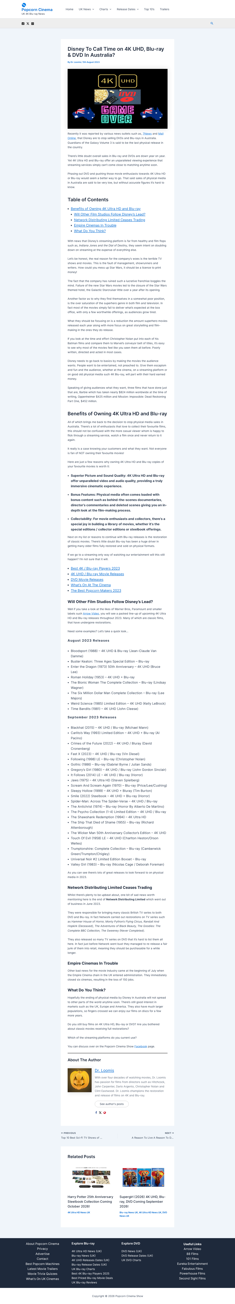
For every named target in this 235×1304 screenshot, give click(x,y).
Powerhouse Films (192, 1273)
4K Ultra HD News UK (79, 1212)
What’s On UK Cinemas (42, 1279)
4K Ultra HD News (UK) (87, 1251)
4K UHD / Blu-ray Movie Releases (97, 574)
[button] (92, 9)
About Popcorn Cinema (42, 1244)
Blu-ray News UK (129, 1212)
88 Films (192, 1254)
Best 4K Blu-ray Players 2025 (90, 1273)
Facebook (140, 1046)
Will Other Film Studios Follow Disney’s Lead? (109, 214)
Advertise (42, 1254)
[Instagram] (32, 23)
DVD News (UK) (131, 1251)
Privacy (42, 1249)
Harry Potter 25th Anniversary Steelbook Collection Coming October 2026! (90, 1201)
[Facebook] (23, 23)
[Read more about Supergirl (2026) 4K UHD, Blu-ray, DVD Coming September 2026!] (144, 1177)
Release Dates (126, 9)
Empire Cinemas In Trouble (95, 225)
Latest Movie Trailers (42, 1269)
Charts (103, 9)
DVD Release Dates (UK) (137, 1255)
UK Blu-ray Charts (83, 1269)
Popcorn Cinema (37, 9)
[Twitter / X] (27, 23)
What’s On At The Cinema (91, 585)
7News (147, 133)
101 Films (192, 1259)
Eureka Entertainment (192, 1264)
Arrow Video (91, 613)
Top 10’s (149, 9)
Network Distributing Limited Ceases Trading (109, 220)
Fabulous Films (192, 1269)
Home (69, 9)
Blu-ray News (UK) (84, 1255)
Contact (42, 1259)
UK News (85, 9)
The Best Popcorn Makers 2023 (96, 591)
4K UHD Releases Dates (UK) (90, 1260)
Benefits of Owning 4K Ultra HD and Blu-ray (106, 209)
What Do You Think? (90, 231)
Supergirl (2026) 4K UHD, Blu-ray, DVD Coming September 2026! (142, 1201)
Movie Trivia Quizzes (42, 1274)
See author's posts (112, 1104)
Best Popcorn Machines (42, 1264)
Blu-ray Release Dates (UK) (89, 1264)
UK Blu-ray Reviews (84, 1282)
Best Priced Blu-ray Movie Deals (92, 1278)
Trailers (164, 9)
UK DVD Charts (131, 1260)
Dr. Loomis (104, 1070)
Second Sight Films (192, 1278)
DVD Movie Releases (87, 580)
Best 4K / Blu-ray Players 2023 (95, 568)
